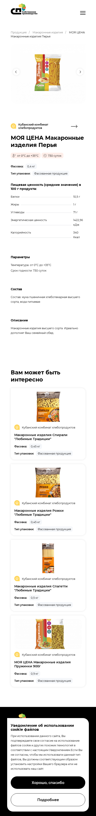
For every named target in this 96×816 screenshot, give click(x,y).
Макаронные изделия (48, 32)
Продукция (19, 32)
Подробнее (48, 799)
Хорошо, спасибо (48, 782)
